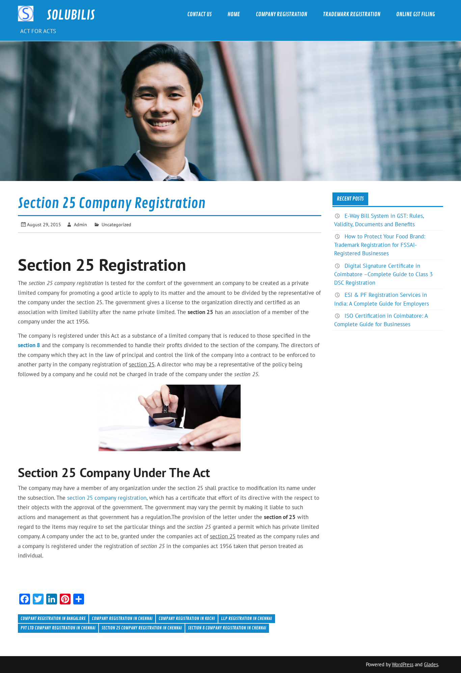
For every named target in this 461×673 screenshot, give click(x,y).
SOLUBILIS (71, 15)
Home (233, 14)
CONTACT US (199, 14)
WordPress (402, 664)
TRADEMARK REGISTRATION (351, 14)
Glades (431, 664)
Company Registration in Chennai (122, 618)
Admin (80, 224)
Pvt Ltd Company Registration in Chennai (58, 628)
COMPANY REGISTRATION (281, 14)
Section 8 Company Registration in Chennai (227, 628)
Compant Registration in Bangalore (53, 618)
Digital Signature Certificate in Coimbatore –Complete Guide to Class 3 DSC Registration (383, 274)
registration (132, 497)
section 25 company (92, 497)
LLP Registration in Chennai (246, 618)
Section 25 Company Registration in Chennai (142, 628)
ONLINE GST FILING (415, 14)
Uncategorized (116, 224)
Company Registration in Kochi (187, 618)
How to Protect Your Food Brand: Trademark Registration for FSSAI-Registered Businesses (379, 245)
